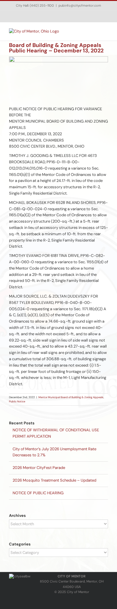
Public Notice (17, 401)
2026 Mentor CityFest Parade (39, 467)
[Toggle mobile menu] (105, 31)
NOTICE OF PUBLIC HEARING (38, 492)
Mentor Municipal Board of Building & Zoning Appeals (71, 397)
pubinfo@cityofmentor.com (79, 5)
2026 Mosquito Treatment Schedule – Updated (54, 480)
